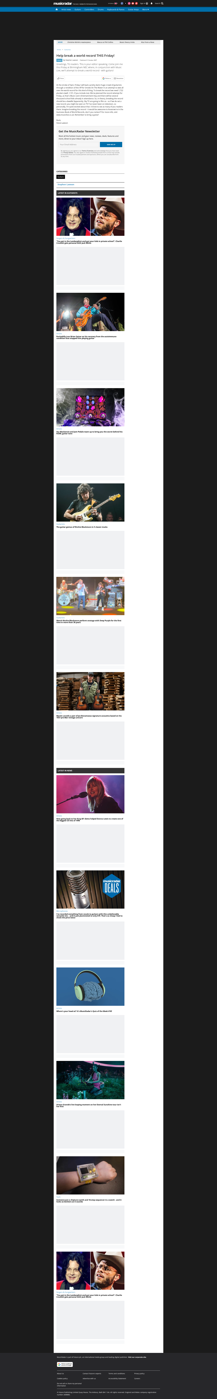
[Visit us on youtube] (132, 3)
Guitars (78, 9)
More (144, 9)
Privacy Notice (68, 153)
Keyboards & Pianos (115, 9)
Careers (137, 1378)
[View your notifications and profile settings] (151, 3)
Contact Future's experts (92, 1373)
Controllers (89, 9)
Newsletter (120, 78)
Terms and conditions (116, 1373)
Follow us (108, 78)
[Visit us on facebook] (122, 3)
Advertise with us (89, 1378)
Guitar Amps (133, 9)
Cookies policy (62, 1378)
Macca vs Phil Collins (105, 42)
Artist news (66, 9)
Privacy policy (139, 1373)
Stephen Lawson (72, 60)
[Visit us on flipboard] (136, 3)
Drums (101, 9)
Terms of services (88, 151)
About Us (60, 1373)
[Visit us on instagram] (129, 3)
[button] (159, 3)
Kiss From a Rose (147, 42)
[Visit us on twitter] (125, 3)
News (59, 60)
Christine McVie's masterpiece (79, 42)
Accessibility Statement (117, 1378)
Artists (59, 50)
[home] (57, 9)
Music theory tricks (127, 42)
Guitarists (67, 50)
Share (62, 78)
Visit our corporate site (137, 1357)
